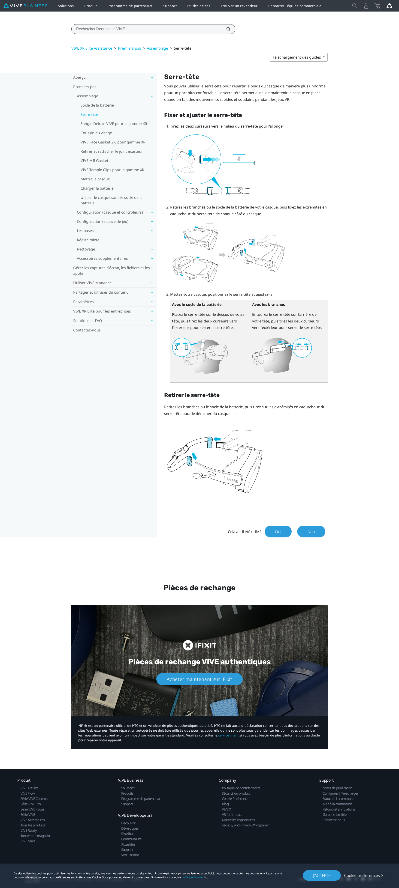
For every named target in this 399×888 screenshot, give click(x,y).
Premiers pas (129, 48)
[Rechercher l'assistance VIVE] (225, 29)
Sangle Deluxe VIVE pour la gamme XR (114, 123)
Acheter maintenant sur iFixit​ (199, 679)
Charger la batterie (97, 188)
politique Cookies (193, 877)
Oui (278, 531)
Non (311, 531)
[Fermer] (354, 6)
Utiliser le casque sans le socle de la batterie (111, 200)
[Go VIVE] (389, 6)
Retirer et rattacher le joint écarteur (112, 151)
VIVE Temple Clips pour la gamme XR (112, 169)
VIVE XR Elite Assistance (91, 48)
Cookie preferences (362, 875)
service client (228, 735)
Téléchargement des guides (297, 57)
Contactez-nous (87, 330)
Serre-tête (89, 114)
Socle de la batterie (97, 105)
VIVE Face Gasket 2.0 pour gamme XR (113, 142)
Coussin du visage (96, 132)
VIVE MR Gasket (94, 160)
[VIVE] (25, 5)
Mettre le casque (95, 179)
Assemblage (157, 48)
